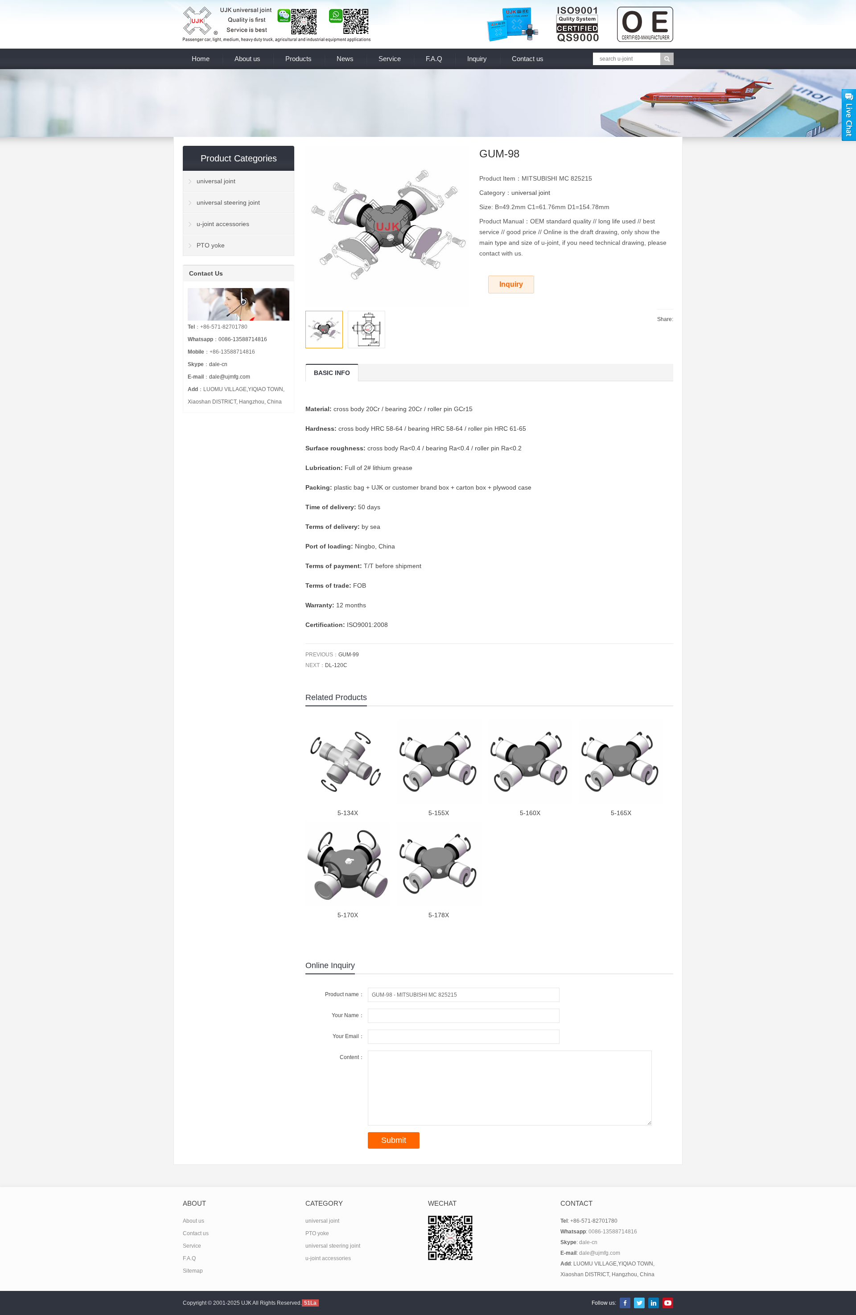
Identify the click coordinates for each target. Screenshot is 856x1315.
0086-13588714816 (242, 339)
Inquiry (477, 58)
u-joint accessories (223, 223)
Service (390, 58)
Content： (352, 1057)
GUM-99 (348, 654)
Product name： (344, 994)
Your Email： (348, 1036)
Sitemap (193, 1271)
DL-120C (336, 665)
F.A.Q (434, 58)
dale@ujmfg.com (229, 377)
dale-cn (218, 364)
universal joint (530, 192)
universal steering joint (228, 202)
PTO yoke (211, 245)
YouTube (668, 1303)
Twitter (639, 1303)
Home (201, 58)
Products (298, 58)
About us (247, 58)
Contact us (527, 58)
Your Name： (348, 1015)
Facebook (625, 1303)
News (345, 58)
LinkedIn (653, 1303)
